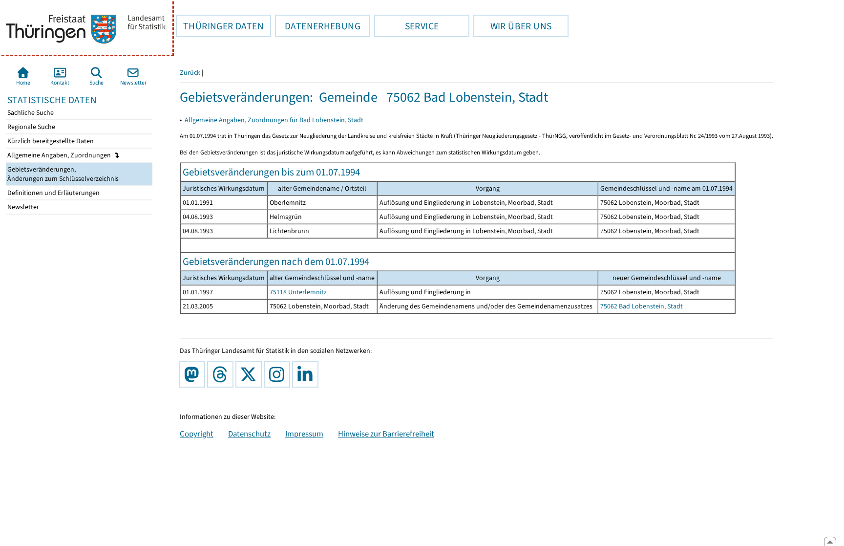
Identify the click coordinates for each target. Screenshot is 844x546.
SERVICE (406, 26)
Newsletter (22, 207)
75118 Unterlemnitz (298, 292)
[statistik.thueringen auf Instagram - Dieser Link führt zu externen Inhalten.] (279, 374)
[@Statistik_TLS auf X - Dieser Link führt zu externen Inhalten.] (250, 374)
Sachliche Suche (30, 112)
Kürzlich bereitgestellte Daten (50, 141)
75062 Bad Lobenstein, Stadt (641, 306)
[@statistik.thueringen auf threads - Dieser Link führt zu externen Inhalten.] (222, 374)
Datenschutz (249, 433)
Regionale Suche (30, 126)
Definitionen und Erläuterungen (53, 192)
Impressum (304, 433)
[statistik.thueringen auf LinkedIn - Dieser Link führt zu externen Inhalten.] (307, 374)
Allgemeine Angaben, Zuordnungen (60, 155)
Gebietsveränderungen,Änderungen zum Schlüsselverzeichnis (62, 174)
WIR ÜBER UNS (512, 26)
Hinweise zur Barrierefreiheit (386, 433)
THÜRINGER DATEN (220, 26)
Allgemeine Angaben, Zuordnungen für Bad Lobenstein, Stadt (274, 120)
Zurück (190, 72)
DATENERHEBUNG (317, 26)
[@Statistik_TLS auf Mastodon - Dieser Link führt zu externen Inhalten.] (194, 374)
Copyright (196, 433)
